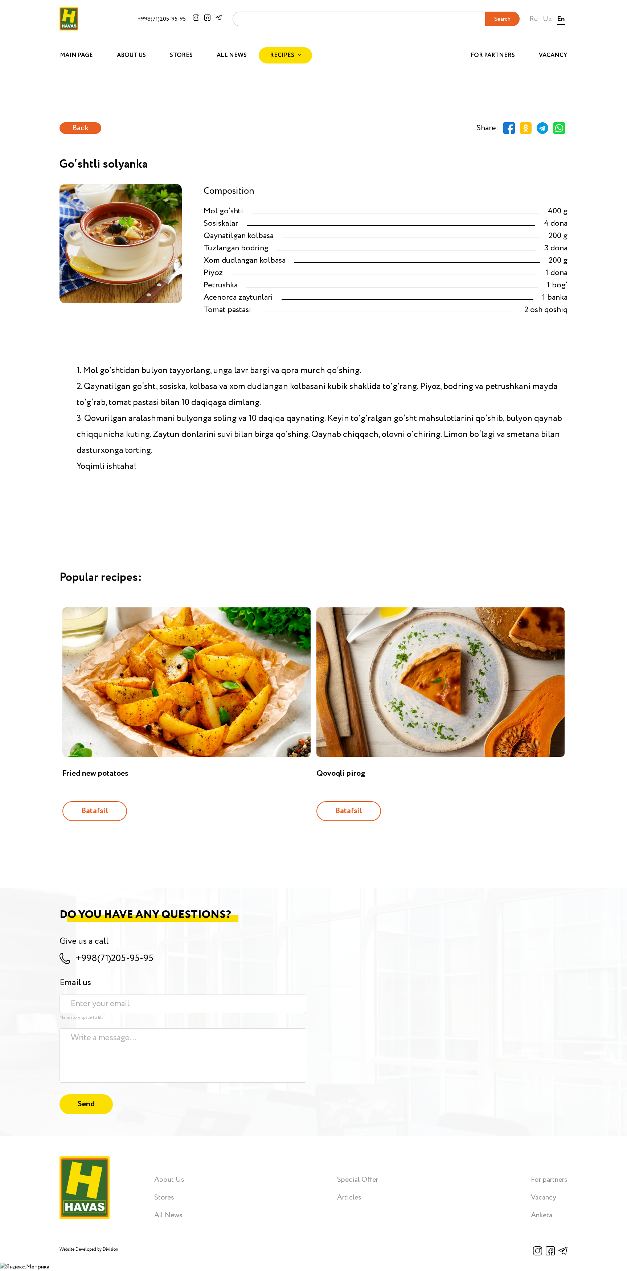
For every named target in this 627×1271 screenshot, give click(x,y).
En (561, 19)
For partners (493, 55)
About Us (131, 55)
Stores (181, 55)
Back (80, 128)
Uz (547, 19)
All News (232, 55)
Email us (75, 982)
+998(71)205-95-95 (162, 19)
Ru (533, 19)
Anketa (541, 1215)
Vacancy (553, 55)
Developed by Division (96, 1249)
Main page (76, 55)
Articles (349, 1197)
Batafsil (94, 811)
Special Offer (357, 1179)
